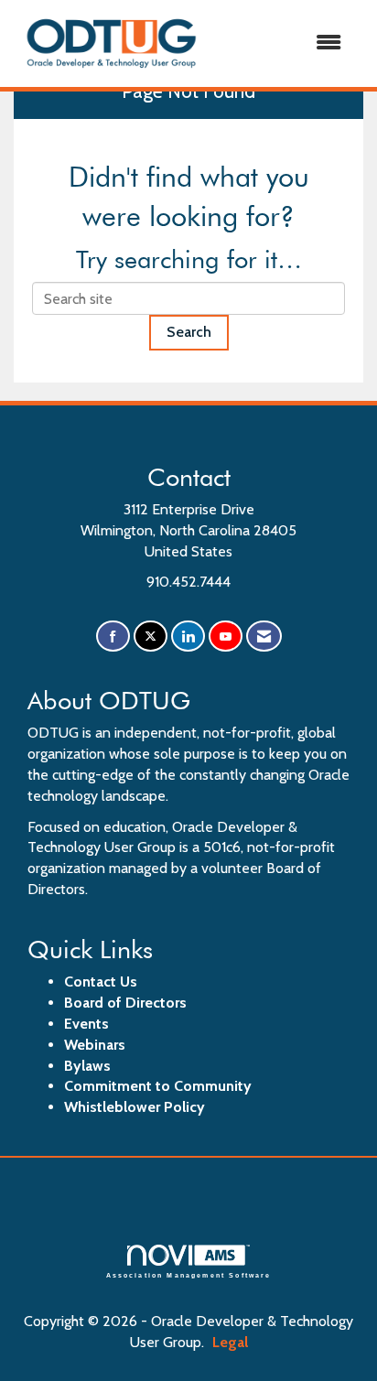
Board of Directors (125, 1002)
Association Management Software (189, 1275)
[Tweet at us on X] (150, 636)
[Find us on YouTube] (225, 636)
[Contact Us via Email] (264, 636)
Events (86, 1023)
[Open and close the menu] (284, 43)
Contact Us (100, 981)
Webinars (94, 1044)
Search (189, 331)
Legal (230, 1342)
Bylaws (87, 1065)
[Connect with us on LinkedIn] (188, 636)
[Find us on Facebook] (113, 636)
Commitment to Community (158, 1086)
